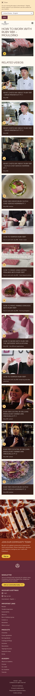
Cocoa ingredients (7, 635)
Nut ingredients (6, 638)
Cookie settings (17, 693)
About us (4, 614)
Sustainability (5, 612)
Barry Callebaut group (8, 617)
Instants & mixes (6, 651)
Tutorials (4, 672)
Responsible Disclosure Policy (17, 690)
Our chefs (4, 667)
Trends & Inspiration (7, 609)
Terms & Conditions (17, 686)
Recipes (4, 606)
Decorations (5, 646)
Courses (4, 664)
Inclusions (4, 643)
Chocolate (4, 632)
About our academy (7, 661)
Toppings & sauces (7, 648)
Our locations (5, 669)
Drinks (3, 654)
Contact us (5, 620)
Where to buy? (6, 625)
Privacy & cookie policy (17, 688)
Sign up (6, 556)
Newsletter (5, 622)
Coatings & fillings (7, 640)
